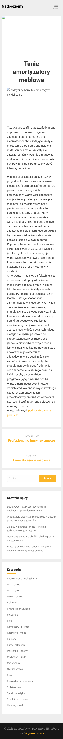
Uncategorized (15, 705)
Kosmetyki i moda (16, 632)
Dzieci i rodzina (15, 596)
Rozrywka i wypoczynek (20, 681)
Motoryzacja (14, 663)
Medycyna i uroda (16, 657)
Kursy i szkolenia (16, 644)
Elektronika (13, 602)
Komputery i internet (18, 626)
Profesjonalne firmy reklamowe (31, 441)
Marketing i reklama (17, 650)
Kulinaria (12, 638)
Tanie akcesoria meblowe (31, 460)
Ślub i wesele (14, 687)
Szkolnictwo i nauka (18, 699)
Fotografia (13, 614)
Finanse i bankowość (18, 608)
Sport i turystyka (16, 693)
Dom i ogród (13, 584)
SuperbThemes (34, 733)
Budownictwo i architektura (22, 578)
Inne (9, 620)
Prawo (10, 675)
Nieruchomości (15, 669)
